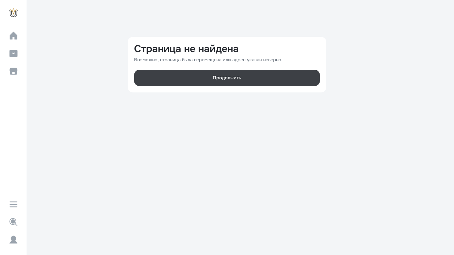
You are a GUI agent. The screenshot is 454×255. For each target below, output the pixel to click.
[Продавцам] (13, 71)
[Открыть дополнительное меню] (13, 204)
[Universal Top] (13, 13)
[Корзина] (13, 53)
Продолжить (227, 78)
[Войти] (13, 239)
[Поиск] (13, 222)
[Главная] (13, 35)
